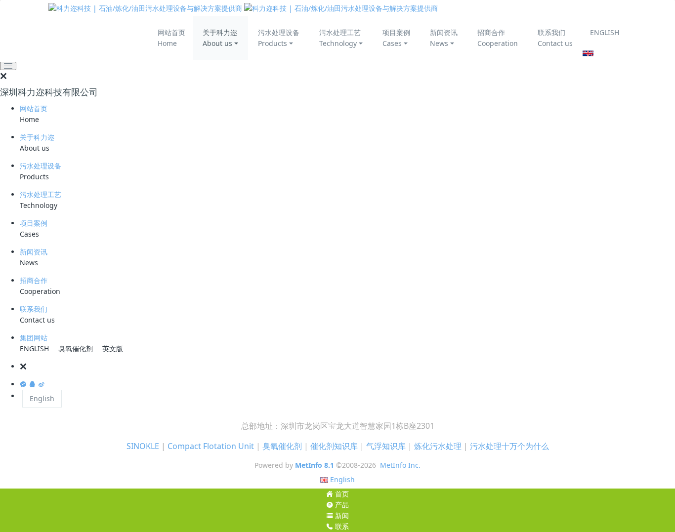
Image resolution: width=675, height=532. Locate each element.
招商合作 (33, 280)
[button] (347, 366)
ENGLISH (604, 32)
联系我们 (33, 309)
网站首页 (33, 108)
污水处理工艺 (40, 194)
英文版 (112, 348)
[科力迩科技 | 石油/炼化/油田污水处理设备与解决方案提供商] (243, 8)
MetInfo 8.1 (314, 465)
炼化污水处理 (438, 446)
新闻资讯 (33, 251)
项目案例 (33, 223)
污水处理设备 (40, 165)
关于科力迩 (37, 137)
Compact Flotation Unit (211, 446)
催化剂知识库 (334, 446)
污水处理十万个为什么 (509, 446)
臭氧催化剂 (75, 348)
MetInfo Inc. (400, 465)
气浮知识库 (386, 446)
